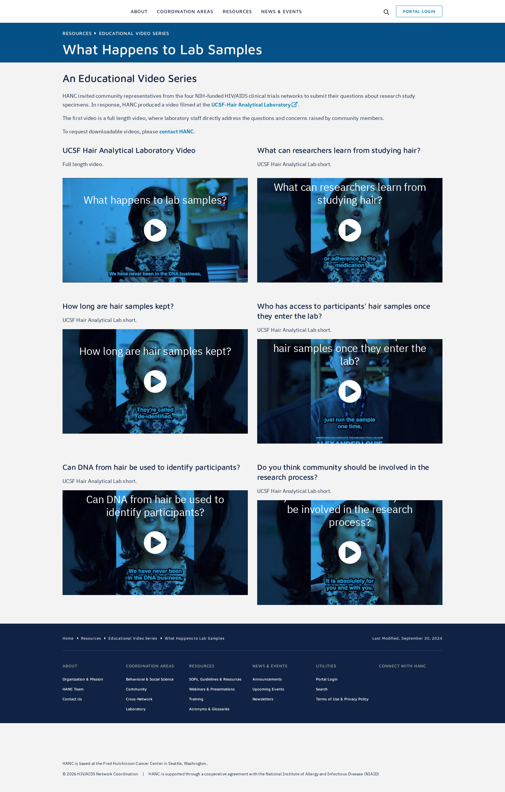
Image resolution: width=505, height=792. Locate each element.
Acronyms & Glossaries (209, 708)
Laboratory (136, 708)
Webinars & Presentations (212, 689)
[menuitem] (139, 11)
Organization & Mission (83, 679)
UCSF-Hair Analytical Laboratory (250, 104)
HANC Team (73, 689)
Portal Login (327, 679)
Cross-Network (139, 699)
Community (136, 689)
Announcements (267, 679)
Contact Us (72, 699)
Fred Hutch (101, 743)
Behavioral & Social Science (150, 679)
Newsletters (262, 699)
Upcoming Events (268, 689)
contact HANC (176, 131)
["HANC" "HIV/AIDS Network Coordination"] (86, 11)
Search (322, 689)
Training (196, 699)
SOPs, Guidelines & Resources (215, 679)
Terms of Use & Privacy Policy (342, 699)
